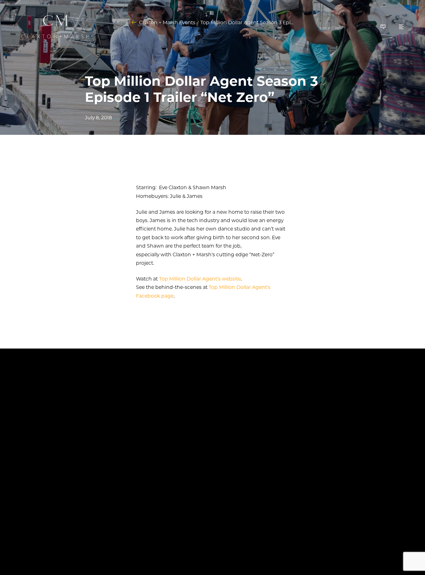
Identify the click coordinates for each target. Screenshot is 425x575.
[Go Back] (134, 22)
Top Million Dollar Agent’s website (200, 279)
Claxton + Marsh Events (167, 22)
